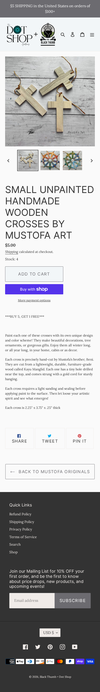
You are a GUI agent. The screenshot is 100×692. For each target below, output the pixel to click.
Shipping (11, 252)
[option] (28, 160)
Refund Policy (20, 514)
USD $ (48, 632)
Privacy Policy (20, 529)
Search (15, 544)
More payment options (34, 300)
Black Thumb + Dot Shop (55, 676)
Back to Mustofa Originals (53, 471)
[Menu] (92, 34)
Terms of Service (23, 537)
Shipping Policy (21, 522)
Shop (13, 552)
